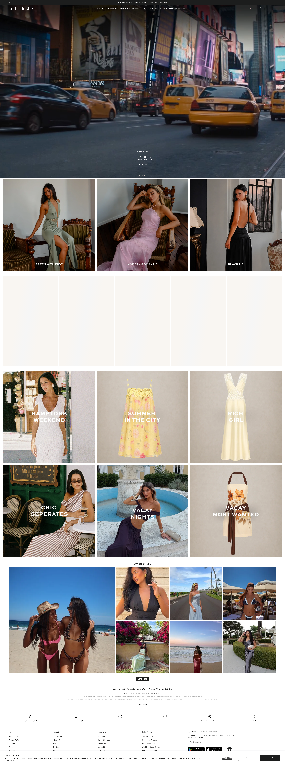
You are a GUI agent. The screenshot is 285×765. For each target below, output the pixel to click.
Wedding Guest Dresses (151, 747)
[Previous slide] (9, 2)
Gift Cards (101, 737)
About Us (56, 740)
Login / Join (102, 751)
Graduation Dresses (149, 740)
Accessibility (102, 747)
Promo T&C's (14, 740)
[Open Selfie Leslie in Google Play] (196, 750)
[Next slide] (274, 2)
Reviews (56, 747)
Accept (270, 758)
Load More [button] (142, 679)
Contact (12, 747)
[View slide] (142, 91)
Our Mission (57, 737)
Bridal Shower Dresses (150, 744)
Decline (248, 758)
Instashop (57, 751)
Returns (12, 744)
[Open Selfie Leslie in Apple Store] (214, 750)
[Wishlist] (265, 8)
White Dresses (147, 737)
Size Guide (13, 751)
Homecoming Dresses (151, 751)
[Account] (269, 8)
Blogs (55, 744)
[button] (62, 620)
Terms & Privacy (104, 740)
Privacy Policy (12, 760)
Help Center (13, 737)
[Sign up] (272, 742)
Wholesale (102, 744)
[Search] (261, 8)
